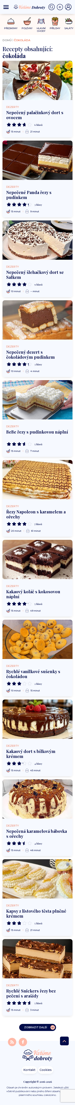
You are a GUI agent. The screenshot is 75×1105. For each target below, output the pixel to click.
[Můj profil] (68, 7)
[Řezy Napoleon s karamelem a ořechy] (37, 479)
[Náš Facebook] (23, 1042)
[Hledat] (52, 7)
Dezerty (12, 107)
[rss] (12, 1042)
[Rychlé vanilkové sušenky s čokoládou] (37, 639)
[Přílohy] (55, 21)
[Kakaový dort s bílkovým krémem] (37, 719)
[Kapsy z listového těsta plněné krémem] (37, 879)
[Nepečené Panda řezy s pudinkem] (37, 160)
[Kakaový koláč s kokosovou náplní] (37, 559)
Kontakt (29, 1070)
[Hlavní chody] (41, 21)
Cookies (46, 1070)
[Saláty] (68, 21)
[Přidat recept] (61, 7)
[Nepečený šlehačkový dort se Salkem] (37, 240)
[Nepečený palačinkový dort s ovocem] (37, 80)
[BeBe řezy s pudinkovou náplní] (37, 399)
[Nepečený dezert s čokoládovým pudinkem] (37, 320)
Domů (7, 40)
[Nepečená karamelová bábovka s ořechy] (37, 799)
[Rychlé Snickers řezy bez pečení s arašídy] (37, 958)
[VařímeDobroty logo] (29, 7)
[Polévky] (27, 21)
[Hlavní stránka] (37, 1055)
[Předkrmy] (11, 21)
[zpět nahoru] (64, 1041)
